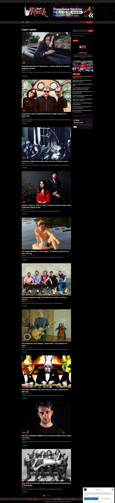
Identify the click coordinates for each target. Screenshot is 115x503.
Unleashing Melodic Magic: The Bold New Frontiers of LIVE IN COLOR (46, 279)
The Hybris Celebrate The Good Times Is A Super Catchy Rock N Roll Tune (46, 371)
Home (23, 22)
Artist (24, 110)
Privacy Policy (100, 501)
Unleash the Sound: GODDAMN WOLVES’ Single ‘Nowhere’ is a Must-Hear (46, 96)
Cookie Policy (96, 501)
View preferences (106, 498)
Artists (24, 432)
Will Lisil (24, 70)
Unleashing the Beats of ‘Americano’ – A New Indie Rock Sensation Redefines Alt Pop (46, 48)
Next (48, 495)
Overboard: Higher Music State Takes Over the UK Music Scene (46, 143)
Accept (91, 498)
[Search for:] (80, 31)
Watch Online (89, 22)
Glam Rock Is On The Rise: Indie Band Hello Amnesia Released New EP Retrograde (46, 465)
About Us (27, 22)
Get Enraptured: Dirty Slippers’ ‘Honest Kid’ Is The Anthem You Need (46, 325)
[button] (112, 489)
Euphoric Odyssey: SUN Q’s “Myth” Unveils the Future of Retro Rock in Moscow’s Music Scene (46, 187)
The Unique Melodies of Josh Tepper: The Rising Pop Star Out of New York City (46, 233)
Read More (25, 76)
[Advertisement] (72, 11)
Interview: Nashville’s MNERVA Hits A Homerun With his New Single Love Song (46, 417)
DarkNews (62, 501)
